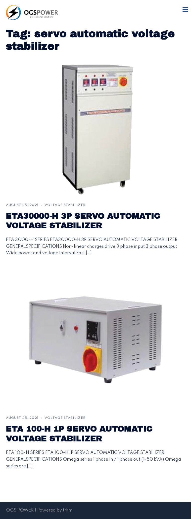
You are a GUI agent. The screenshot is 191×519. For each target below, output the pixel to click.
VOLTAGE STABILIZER (65, 205)
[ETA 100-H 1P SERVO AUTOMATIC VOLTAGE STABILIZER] (95, 340)
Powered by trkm (55, 510)
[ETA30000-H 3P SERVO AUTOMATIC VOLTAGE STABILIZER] (95, 127)
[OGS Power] (32, 12)
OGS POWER (20, 510)
